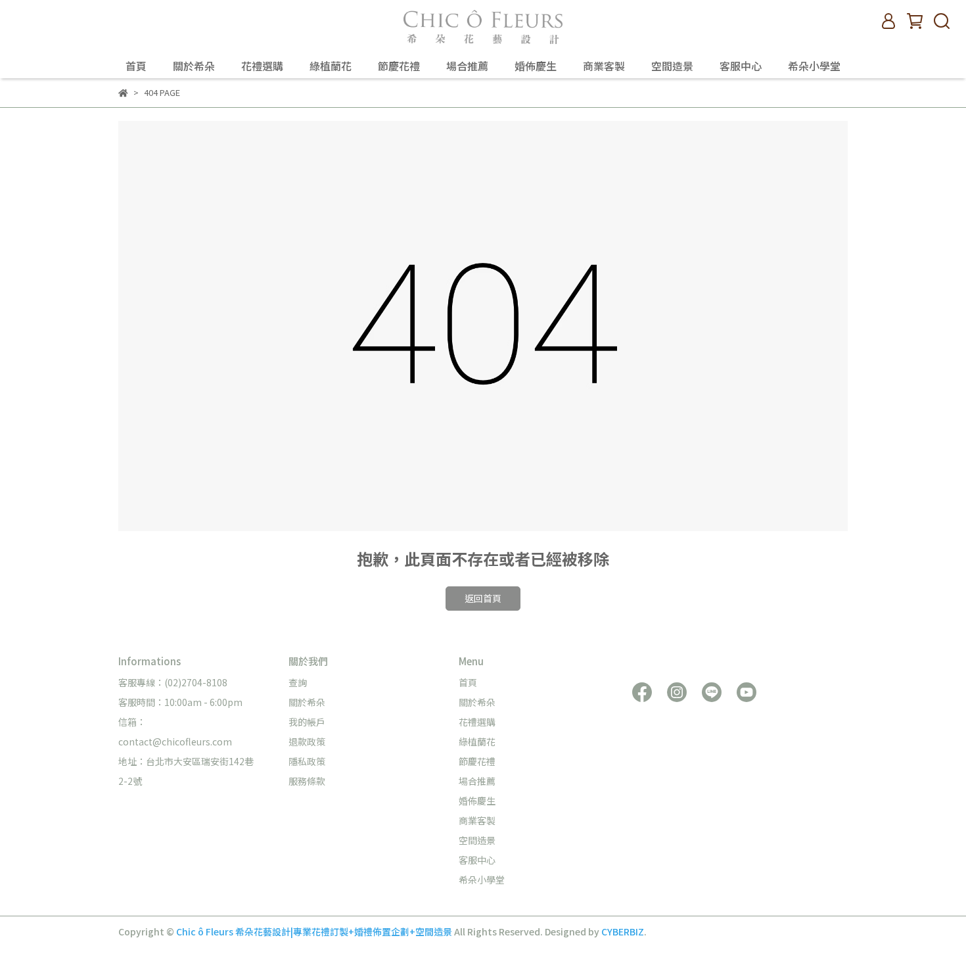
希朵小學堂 (814, 66)
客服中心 (741, 66)
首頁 (136, 66)
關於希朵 (194, 66)
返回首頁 (483, 598)
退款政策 (306, 741)
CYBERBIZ (622, 931)
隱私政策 (306, 761)
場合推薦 (467, 66)
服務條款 (306, 781)
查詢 (297, 682)
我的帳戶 (306, 721)
